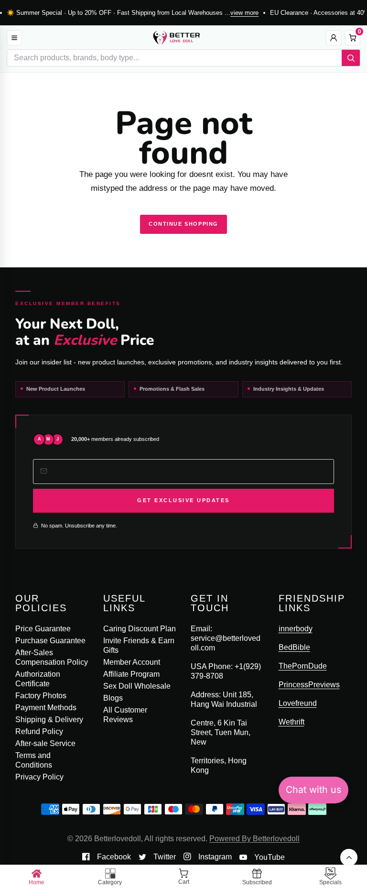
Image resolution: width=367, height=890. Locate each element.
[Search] (351, 58)
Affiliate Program (131, 674)
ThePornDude (303, 666)
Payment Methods (45, 707)
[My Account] (333, 37)
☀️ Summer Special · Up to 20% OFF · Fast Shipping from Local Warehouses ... (133, 13)
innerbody (296, 629)
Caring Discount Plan (139, 629)
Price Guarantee (43, 629)
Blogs (113, 698)
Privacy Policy (39, 777)
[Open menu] (14, 37)
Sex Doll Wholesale (137, 686)
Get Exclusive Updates (183, 500)
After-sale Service (45, 743)
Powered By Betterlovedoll (254, 839)
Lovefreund (298, 703)
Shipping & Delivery (49, 719)
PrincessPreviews (309, 685)
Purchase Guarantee (50, 641)
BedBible (294, 647)
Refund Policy (39, 731)
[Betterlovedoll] (176, 38)
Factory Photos (40, 696)
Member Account (131, 662)
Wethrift (291, 722)
